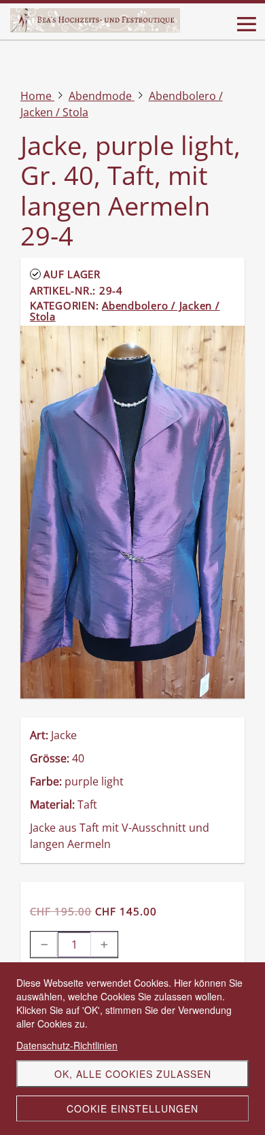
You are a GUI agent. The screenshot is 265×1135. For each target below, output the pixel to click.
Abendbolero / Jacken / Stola (125, 311)
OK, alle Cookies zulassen (132, 1074)
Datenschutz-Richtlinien (67, 1045)
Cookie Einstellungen (132, 1108)
